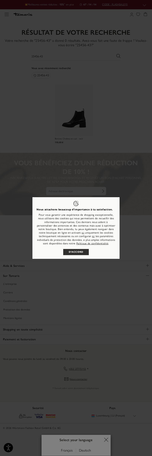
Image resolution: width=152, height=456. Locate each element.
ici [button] (93, 236)
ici (83, 232)
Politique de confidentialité (92, 243)
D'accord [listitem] (76, 251)
